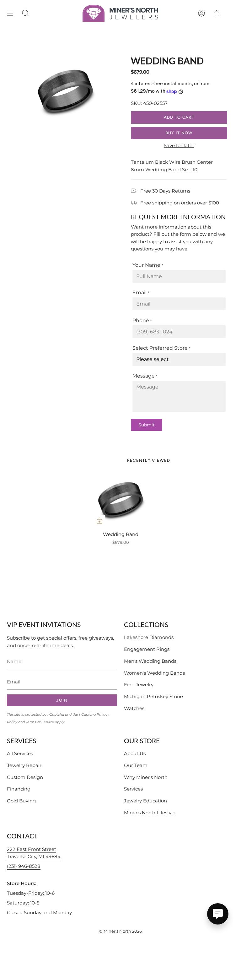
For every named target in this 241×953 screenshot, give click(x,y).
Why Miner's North (146, 777)
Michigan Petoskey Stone (153, 696)
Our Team (135, 765)
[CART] (216, 13)
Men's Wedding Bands (150, 661)
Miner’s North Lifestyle (149, 813)
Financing (18, 789)
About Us (135, 753)
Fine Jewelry (138, 685)
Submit (146, 425)
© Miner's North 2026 (120, 931)
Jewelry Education (145, 801)
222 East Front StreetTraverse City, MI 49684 (34, 853)
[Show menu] (10, 13)
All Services (20, 753)
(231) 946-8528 (23, 866)
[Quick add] (99, 520)
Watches (134, 708)
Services (133, 789)
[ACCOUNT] (201, 13)
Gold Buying (21, 801)
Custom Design (25, 777)
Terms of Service (40, 722)
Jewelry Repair (24, 765)
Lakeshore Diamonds (149, 637)
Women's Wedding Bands (154, 673)
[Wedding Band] (120, 499)
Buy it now (179, 133)
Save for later (179, 145)
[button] (25, 13)
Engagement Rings (146, 649)
